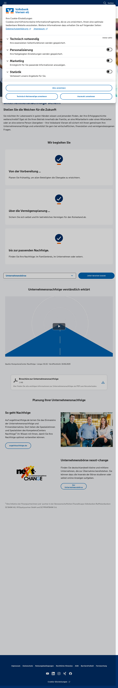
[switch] (109, 49)
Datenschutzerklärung (17, 28)
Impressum (39, 28)
